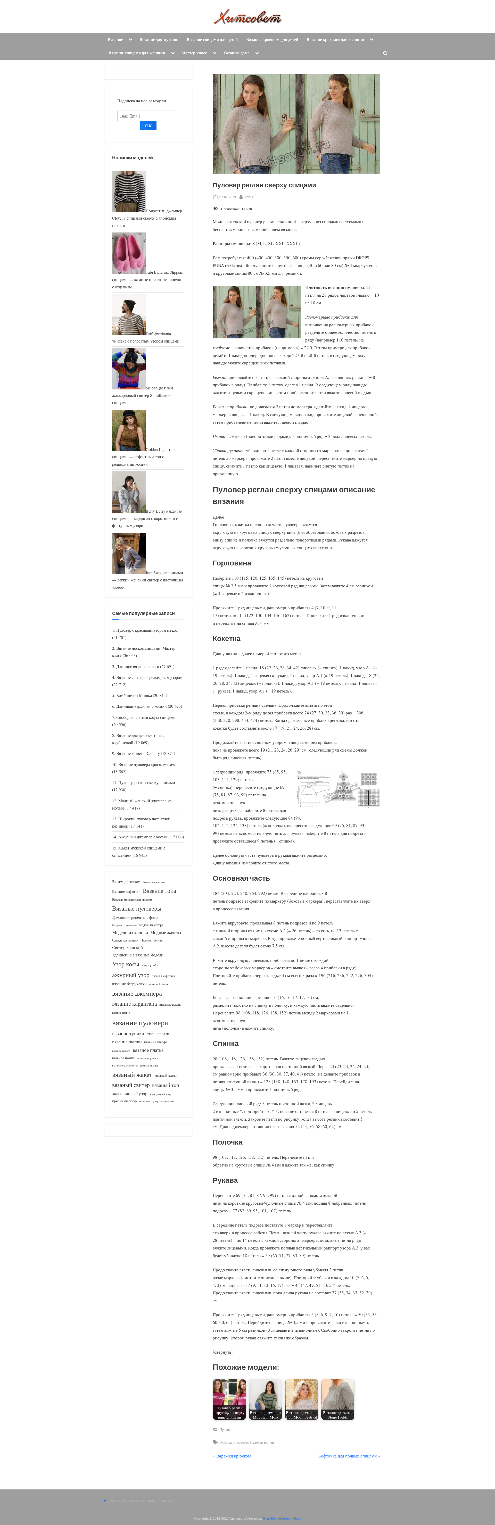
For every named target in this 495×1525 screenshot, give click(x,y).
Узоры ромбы (150, 965)
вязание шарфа (155, 1041)
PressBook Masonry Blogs (282, 1518)
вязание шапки (127, 1041)
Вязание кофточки (126, 891)
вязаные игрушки (147, 1058)
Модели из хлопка (130, 932)
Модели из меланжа (124, 925)
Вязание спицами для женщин (137, 53)
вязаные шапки (149, 1065)
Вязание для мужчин (158, 39)
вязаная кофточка (163, 976)
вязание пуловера (140, 1022)
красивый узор (124, 1100)
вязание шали (157, 1033)
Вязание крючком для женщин (335, 39)
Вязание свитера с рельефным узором (149, 677)
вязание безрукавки (129, 983)
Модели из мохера (151, 925)
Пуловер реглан (262, 1442)
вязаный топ (165, 1084)
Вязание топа (159, 890)
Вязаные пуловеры (233, 1442)
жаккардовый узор (129, 1093)
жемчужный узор (160, 1094)
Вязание (115, 39)
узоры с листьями (164, 1101)
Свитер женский (127, 947)
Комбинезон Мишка (134, 695)
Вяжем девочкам (126, 881)
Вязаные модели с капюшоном (132, 899)
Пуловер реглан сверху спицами (146, 782)
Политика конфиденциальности (150, 1500)
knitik (249, 196)
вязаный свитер (131, 1084)
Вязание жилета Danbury (138, 753)
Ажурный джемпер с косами (143, 837)
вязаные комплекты (125, 1065)
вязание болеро (158, 984)
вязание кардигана (134, 1003)
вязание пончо (121, 1012)
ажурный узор (131, 975)
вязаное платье (148, 1050)
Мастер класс (194, 53)
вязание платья (170, 1004)
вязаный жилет (166, 1075)
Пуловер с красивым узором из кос (147, 630)
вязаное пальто (121, 1051)
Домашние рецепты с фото (135, 917)
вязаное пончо (123, 1057)
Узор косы (125, 964)
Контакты (116, 1500)
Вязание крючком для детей (272, 39)
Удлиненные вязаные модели (137, 954)
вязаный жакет (132, 1074)
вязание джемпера (137, 993)
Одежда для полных (125, 940)
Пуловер (225, 1429)
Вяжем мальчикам (154, 882)
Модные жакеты (165, 932)
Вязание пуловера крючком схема (147, 764)
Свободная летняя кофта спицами (146, 717)
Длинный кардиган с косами (141, 706)
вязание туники (128, 1033)
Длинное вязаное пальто (137, 666)
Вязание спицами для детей (212, 39)
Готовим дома (237, 53)
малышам (145, 1101)
